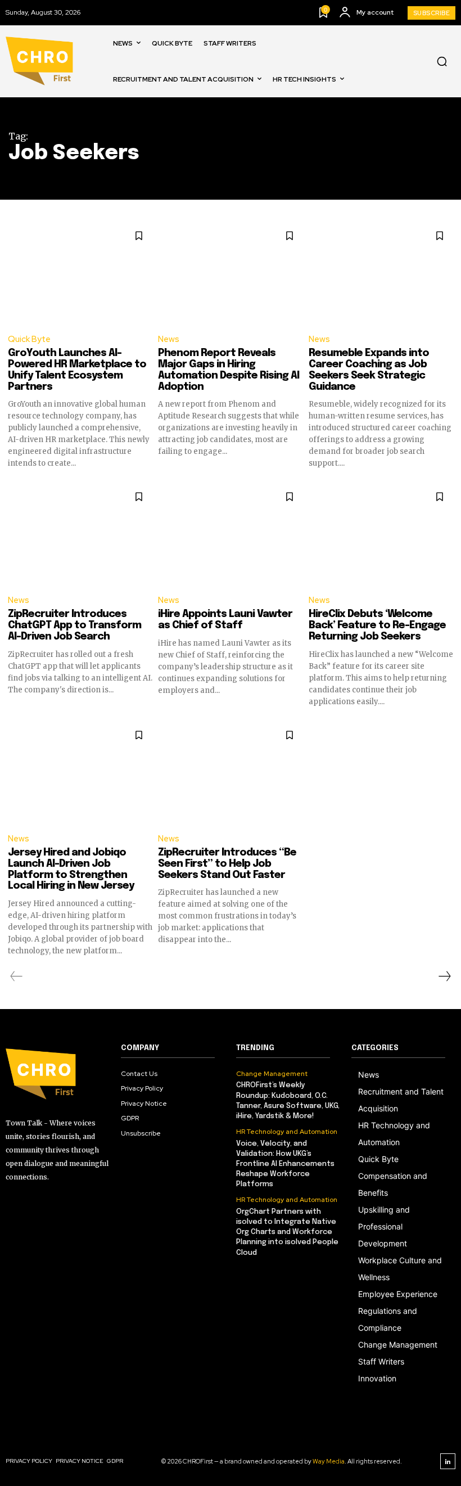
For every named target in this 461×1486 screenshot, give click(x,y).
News (168, 339)
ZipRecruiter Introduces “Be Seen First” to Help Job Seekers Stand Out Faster (227, 864)
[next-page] (444, 976)
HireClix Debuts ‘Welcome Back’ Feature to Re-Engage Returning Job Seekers (377, 625)
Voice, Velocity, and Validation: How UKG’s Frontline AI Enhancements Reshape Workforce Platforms (285, 1164)
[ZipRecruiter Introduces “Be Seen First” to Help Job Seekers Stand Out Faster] (230, 772)
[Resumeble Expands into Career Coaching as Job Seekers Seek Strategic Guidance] (381, 272)
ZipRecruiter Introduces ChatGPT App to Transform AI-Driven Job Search (74, 625)
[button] (441, 61)
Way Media (329, 1461)
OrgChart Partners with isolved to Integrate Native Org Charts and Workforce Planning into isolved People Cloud (287, 1232)
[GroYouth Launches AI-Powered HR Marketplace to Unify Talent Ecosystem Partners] (80, 272)
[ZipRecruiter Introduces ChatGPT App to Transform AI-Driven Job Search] (80, 533)
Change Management (272, 1074)
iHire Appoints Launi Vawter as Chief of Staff (225, 620)
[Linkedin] (448, 1461)
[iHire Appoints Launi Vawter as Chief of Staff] (230, 533)
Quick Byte (29, 339)
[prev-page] (16, 976)
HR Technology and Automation (286, 1132)
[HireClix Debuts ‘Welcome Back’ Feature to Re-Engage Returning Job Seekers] (381, 533)
